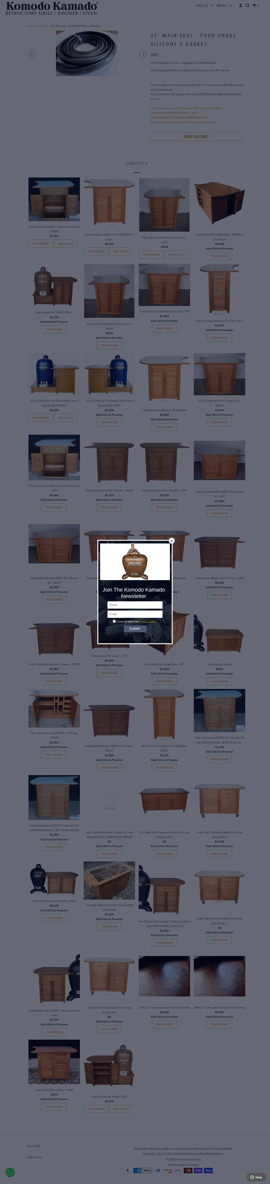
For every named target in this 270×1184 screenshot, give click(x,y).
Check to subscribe (128, 621)
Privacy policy (148, 621)
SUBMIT (135, 629)
